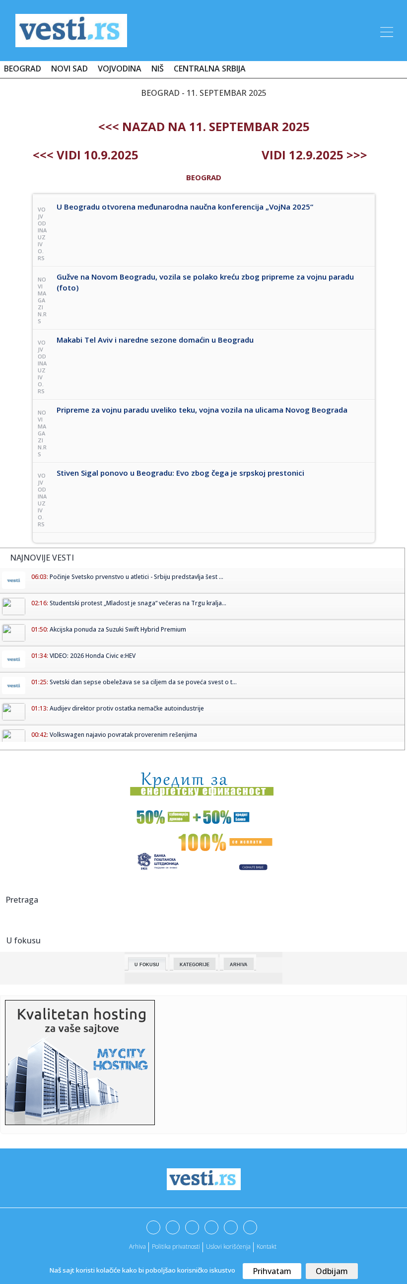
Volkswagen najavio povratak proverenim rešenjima (123, 734)
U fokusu (147, 964)
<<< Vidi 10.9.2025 (85, 154)
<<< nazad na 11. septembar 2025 (204, 126)
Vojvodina (119, 68)
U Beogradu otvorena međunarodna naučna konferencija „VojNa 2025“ (185, 207)
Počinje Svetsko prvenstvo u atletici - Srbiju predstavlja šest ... (136, 576)
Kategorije (194, 964)
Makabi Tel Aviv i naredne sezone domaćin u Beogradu (155, 340)
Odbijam (332, 1271)
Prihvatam (272, 1271)
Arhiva (239, 964)
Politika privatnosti (176, 1246)
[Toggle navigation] (385, 30)
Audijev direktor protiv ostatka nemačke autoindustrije (127, 708)
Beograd (22, 68)
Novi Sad (69, 68)
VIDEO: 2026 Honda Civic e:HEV (93, 655)
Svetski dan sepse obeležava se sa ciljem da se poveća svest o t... (143, 682)
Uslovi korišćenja (228, 1246)
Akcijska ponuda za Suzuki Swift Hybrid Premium (118, 629)
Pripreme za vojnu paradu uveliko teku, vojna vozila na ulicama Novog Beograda (202, 410)
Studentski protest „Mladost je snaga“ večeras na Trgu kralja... (138, 603)
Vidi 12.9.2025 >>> (314, 154)
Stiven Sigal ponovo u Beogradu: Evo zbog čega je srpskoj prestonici (180, 473)
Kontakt (266, 1246)
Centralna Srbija (210, 68)
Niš (157, 68)
